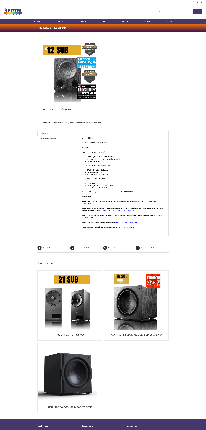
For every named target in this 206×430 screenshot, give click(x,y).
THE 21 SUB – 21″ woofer (69, 334)
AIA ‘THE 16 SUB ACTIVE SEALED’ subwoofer (136, 334)
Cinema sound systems (77, 123)
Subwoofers (97, 123)
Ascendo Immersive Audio (59, 123)
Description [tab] (44, 134)
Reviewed (89, 123)
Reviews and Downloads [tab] (48, 138)
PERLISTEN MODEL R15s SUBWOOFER (70, 407)
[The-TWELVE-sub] (68, 70)
